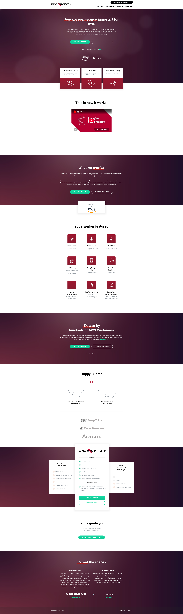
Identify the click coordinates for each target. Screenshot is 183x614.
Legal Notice (122, 610)
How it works (100, 6)
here (100, 49)
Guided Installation (102, 42)
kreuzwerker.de (76, 597)
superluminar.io (109, 597)
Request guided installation (91, 537)
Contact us (121, 2)
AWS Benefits (110, 6)
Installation (120, 6)
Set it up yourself (80, 42)
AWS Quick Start (104, 339)
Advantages (129, 6)
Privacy (130, 610)
